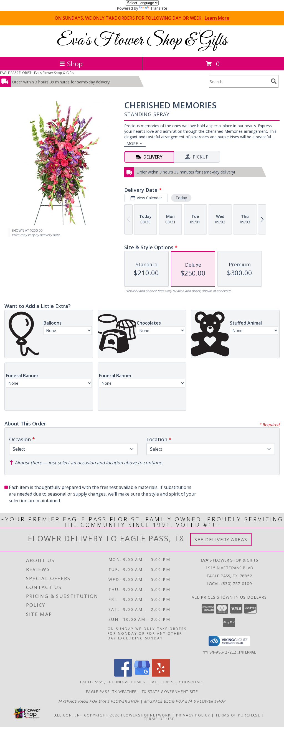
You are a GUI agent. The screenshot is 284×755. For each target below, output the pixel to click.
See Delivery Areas (220, 539)
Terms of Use (159, 718)
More (132, 143)
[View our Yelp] (161, 675)
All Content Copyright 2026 (87, 715)
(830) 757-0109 (236, 583)
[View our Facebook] (123, 675)
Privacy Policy (193, 715)
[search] (273, 81)
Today (181, 197)
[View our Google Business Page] (142, 675)
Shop (75, 63)
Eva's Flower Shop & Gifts (142, 40)
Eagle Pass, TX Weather (111, 691)
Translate (158, 8)
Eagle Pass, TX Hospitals (177, 681)
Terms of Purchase (237, 715)
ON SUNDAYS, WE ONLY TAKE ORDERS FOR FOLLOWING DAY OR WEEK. (142, 18)
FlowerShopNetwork (146, 715)
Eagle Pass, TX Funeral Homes (112, 681)
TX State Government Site (170, 691)
